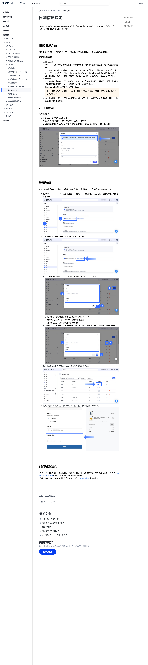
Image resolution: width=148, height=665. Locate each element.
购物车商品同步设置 (14, 75)
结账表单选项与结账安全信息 (18, 79)
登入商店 (141, 3)
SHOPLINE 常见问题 (40, 11)
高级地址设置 (12, 94)
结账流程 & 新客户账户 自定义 (18, 72)
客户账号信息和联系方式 (16, 86)
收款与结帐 (56, 11)
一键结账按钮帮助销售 (50, 519)
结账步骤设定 (12, 68)
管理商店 (47, 11)
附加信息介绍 (128, 18)
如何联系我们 (128, 26)
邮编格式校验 (12, 83)
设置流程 (127, 22)
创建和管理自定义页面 (50, 531)
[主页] (15, 3)
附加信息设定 (12, 90)
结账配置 (66, 11)
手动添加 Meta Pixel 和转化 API (54, 535)
